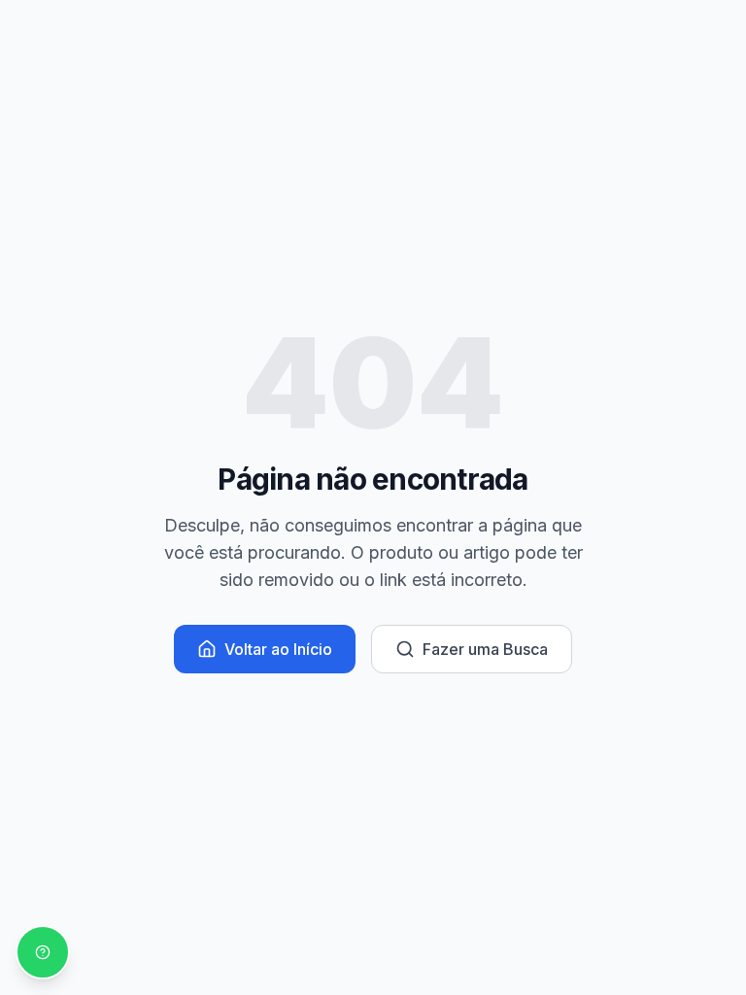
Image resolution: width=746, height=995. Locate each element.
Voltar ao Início (278, 649)
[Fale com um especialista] (43, 952)
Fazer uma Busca (485, 649)
